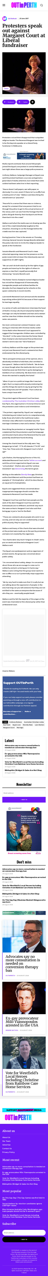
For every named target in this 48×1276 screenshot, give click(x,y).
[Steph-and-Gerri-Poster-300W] (24, 831)
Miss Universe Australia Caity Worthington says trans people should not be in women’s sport (22, 1210)
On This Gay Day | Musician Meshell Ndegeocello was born (24, 901)
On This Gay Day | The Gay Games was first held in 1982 (23, 1198)
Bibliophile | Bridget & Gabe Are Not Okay (23, 770)
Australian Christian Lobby (34, 722)
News (6, 89)
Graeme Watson (12, 1030)
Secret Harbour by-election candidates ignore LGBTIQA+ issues (22, 1204)
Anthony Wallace (15, 722)
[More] (32, 102)
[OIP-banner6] (24, 1110)
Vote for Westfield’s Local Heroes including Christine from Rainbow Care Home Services (24, 762)
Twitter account (35, 460)
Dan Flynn (6, 725)
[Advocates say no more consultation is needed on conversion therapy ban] (24, 936)
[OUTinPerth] (5, 18)
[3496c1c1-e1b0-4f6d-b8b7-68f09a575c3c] (24, 913)
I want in (24, 800)
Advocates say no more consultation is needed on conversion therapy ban (22, 746)
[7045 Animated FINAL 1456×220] (24, 156)
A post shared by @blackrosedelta (14, 661)
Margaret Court (8, 728)
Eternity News (28, 725)
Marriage (20, 728)
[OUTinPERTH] (24, 5)
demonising (20, 468)
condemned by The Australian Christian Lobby (21, 401)
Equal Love (17, 725)
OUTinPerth (12, 19)
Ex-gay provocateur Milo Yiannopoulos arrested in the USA (22, 754)
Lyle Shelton (39, 725)
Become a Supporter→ (13, 711)
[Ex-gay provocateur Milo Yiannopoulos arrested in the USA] (24, 998)
